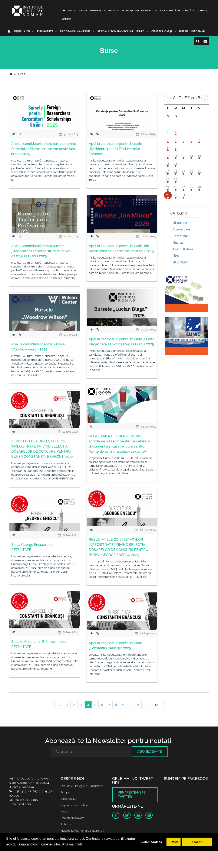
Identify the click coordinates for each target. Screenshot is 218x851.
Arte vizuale (181, 229)
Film (175, 255)
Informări (198, 31)
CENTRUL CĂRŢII (161, 31)
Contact (202, 10)
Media (111, 10)
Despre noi (96, 10)
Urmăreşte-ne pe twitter (131, 794)
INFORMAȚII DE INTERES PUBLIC (137, 10)
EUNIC (140, 31)
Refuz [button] (173, 842)
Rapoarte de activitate (74, 805)
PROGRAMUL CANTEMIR (75, 31)
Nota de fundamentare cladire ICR (82, 830)
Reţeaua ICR (22, 31)
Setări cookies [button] (151, 842)
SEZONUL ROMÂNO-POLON (115, 31)
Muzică (177, 242)
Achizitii (66, 824)
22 (137, 705)
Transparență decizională (175, 10)
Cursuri (82, 10)
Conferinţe (180, 236)
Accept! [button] (197, 842)
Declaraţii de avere (72, 818)
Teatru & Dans (182, 249)
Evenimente (45, 31)
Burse (183, 31)
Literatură (179, 223)
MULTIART (180, 262)
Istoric (64, 811)
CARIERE (66, 19)
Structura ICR (69, 798)
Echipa (65, 792)
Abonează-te (149, 751)
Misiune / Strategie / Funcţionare (82, 786)
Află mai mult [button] (72, 844)
